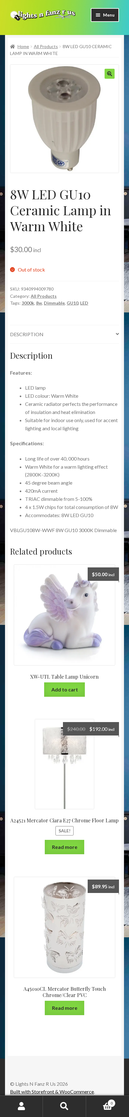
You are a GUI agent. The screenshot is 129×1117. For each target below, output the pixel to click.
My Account (21, 1106)
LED (84, 303)
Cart (99, 1101)
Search (64, 1106)
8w (39, 303)
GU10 (72, 303)
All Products (46, 46)
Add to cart (64, 689)
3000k (28, 303)
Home (23, 46)
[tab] (64, 334)
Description (27, 334)
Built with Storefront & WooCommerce (52, 1092)
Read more (64, 847)
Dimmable (54, 303)
